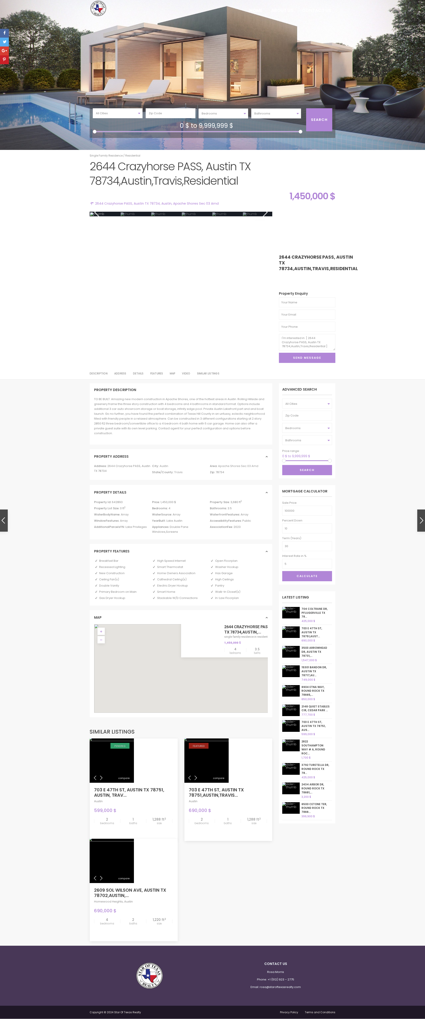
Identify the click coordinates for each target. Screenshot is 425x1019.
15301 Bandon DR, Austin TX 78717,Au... (314, 671)
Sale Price (289, 502)
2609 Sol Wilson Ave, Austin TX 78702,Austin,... (130, 893)
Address (120, 373)
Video (186, 373)
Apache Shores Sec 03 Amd (196, 203)
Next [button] (265, 212)
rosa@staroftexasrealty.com (280, 987)
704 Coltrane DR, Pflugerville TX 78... (314, 613)
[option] (105, 214)
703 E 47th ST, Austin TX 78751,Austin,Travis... (216, 792)
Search (307, 470)
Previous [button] (96, 212)
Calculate (307, 576)
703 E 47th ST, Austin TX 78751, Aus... (313, 726)
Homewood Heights (108, 901)
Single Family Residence (106, 155)
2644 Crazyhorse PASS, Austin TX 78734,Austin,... (255, 629)
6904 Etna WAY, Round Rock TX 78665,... (313, 691)
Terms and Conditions (320, 1012)
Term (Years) (291, 538)
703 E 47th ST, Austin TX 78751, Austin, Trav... (129, 792)
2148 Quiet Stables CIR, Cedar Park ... (315, 708)
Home (255, 10)
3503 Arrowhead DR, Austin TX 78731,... (314, 652)
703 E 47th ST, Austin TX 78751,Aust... (311, 632)
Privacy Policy (289, 1012)
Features (156, 373)
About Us (282, 10)
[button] (184, 664)
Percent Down (292, 520)
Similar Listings (208, 373)
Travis (178, 472)
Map (173, 373)
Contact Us (316, 10)
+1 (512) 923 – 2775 (281, 979)
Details (138, 373)
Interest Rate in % (294, 555)
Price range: (170, 126)
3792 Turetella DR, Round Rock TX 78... (315, 769)
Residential (132, 155)
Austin (166, 203)
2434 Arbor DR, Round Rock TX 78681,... (312, 788)
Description (99, 373)
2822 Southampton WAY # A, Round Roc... (313, 747)
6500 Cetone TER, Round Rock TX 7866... (314, 808)
